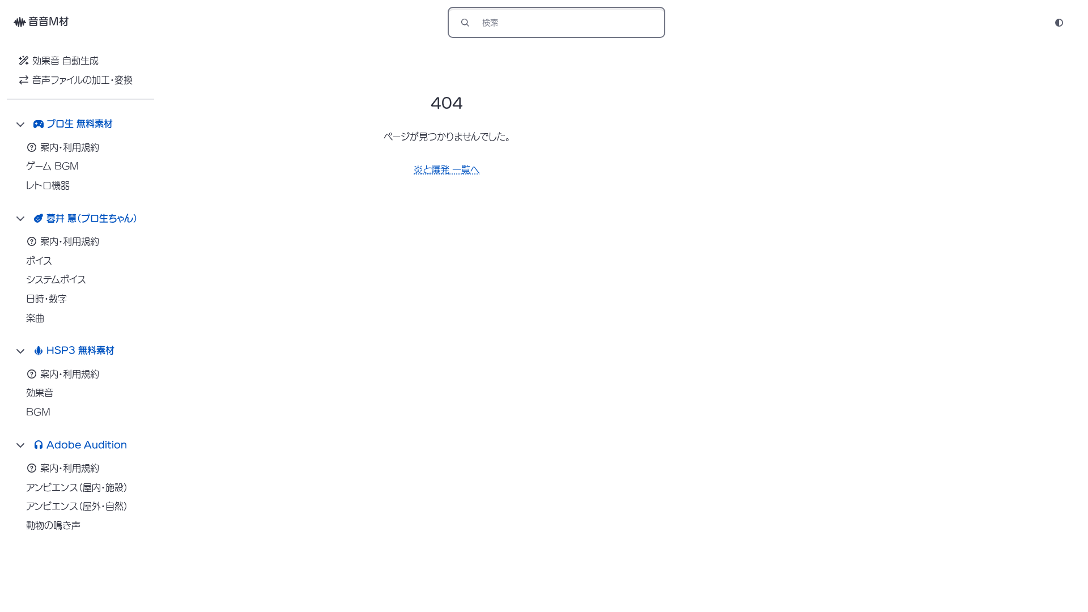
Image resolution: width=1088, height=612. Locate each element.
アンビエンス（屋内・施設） (77, 487)
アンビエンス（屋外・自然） (77, 506)
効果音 (39, 392)
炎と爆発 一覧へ (446, 169)
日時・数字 (46, 298)
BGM (38, 411)
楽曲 (35, 317)
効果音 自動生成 (65, 60)
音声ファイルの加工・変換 (82, 79)
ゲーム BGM (52, 166)
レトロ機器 (48, 185)
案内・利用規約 (69, 147)
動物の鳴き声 (53, 525)
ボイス (39, 260)
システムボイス (56, 279)
